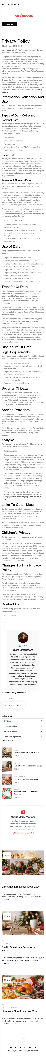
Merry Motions (7, 50)
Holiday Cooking (23, 726)
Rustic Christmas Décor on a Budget (28, 766)
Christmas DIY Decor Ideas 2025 (26, 752)
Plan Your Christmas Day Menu (26, 779)
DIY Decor (23, 721)
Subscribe (9, 24)
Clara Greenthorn (12, 899)
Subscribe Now (13, 705)
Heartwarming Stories (23, 737)
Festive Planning (23, 731)
